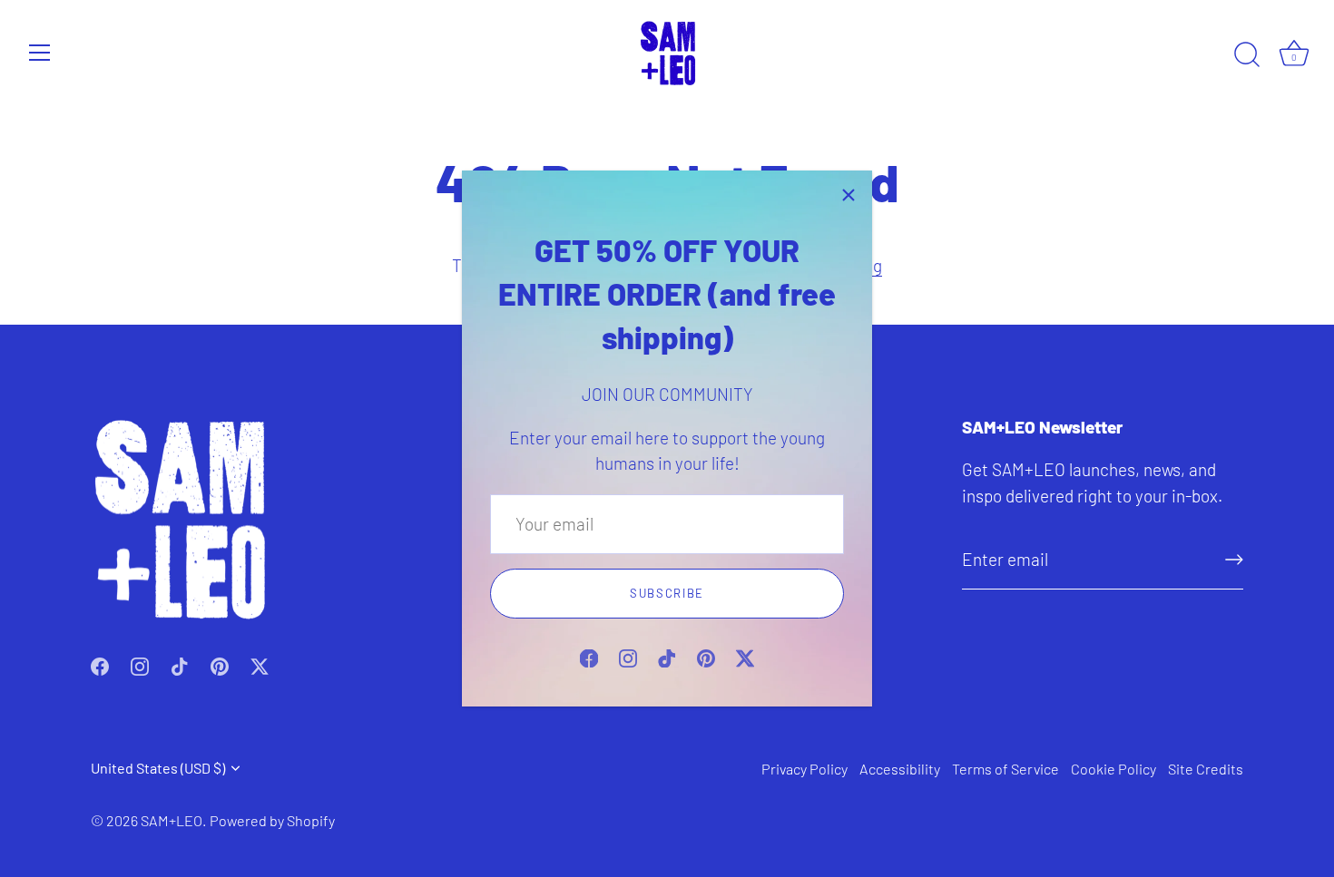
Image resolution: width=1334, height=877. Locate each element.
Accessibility (899, 768)
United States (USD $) (158, 767)
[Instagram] (628, 656)
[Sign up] (1234, 560)
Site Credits (1205, 768)
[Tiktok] (667, 656)
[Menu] (40, 53)
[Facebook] (589, 656)
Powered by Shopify (272, 820)
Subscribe (667, 593)
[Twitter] (745, 656)
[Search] (1247, 55)
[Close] (848, 194)
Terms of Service (1005, 768)
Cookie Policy (1113, 768)
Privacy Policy (804, 768)
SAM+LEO (171, 820)
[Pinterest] (706, 656)
